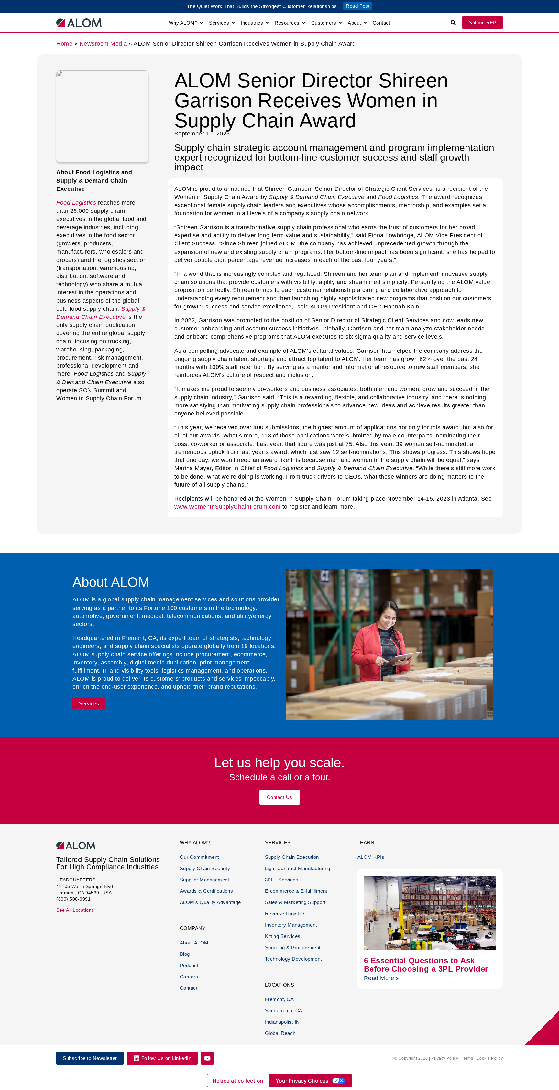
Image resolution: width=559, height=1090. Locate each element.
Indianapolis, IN (282, 1022)
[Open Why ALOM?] (201, 22)
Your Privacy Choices (302, 1080)
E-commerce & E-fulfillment (296, 891)
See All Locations (75, 909)
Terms (467, 1058)
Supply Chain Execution (292, 857)
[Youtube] (207, 1058)
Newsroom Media (103, 43)
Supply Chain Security (205, 868)
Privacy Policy (444, 1058)
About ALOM (194, 942)
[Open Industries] (267, 22)
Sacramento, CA (283, 1010)
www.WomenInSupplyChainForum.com (228, 506)
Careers (189, 976)
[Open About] (365, 22)
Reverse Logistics (285, 913)
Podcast (189, 965)
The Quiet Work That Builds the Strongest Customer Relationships (262, 6)
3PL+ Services (282, 879)
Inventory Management (291, 925)
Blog (185, 954)
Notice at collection (238, 1080)
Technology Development (293, 958)
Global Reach (280, 1033)
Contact (189, 988)
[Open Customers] (340, 22)
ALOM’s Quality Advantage (210, 902)
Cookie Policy (490, 1058)
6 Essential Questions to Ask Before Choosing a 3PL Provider (426, 964)
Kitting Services (283, 936)
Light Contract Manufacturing (297, 868)
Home (64, 43)
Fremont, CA (279, 999)
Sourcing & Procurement (293, 947)
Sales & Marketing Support (295, 902)
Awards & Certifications (206, 891)
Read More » (382, 978)
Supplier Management (204, 879)
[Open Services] (233, 22)
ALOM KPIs (371, 857)
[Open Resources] (303, 22)
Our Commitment (199, 857)
